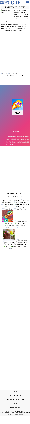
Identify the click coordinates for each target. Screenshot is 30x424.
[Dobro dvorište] (22, 240)
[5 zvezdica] (11, 75)
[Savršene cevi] (7, 202)
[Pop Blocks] (8, 244)
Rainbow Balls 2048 (15, 7)
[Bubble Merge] (7, 221)
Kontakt (15, 403)
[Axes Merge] (25, 200)
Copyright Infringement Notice (15, 399)
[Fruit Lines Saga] (15, 249)
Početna (15, 392)
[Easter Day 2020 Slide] (9, 240)
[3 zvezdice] (18, 74)
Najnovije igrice (15, 407)
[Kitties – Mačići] (8, 242)
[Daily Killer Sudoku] (22, 204)
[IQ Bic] (6, 247)
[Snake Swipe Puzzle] (21, 202)
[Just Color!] (9, 223)
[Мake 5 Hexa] (7, 209)
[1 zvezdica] (4, 74)
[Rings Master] (9, 226)
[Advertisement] (15, 49)
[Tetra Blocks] (10, 228)
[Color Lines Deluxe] (21, 221)
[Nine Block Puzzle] (20, 244)
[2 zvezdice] (11, 74)
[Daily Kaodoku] (13, 200)
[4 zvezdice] (25, 74)
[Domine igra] (20, 207)
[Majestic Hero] (10, 207)
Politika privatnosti (15, 395)
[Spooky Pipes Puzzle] (21, 209)
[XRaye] (3, 200)
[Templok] (20, 228)
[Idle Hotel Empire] (7, 204)
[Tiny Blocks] (20, 226)
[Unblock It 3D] (20, 223)
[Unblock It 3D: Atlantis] (18, 247)
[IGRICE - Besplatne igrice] (10, 5)
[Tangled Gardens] (21, 242)
